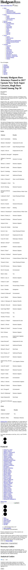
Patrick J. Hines (7, 474)
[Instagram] (5, 515)
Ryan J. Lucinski (7, 478)
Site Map (5, 524)
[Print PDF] (5, 440)
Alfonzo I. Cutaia (7, 456)
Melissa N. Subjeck (7, 496)
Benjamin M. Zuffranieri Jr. (9, 499)
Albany (8, 47)
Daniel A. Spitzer (7, 493)
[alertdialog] (14, 557)
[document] (14, 557)
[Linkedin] (5, 508)
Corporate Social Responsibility (13, 13)
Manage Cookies (4, 543)
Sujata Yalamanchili (7, 497)
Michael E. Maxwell (8, 482)
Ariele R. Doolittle (7, 457)
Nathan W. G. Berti (7, 449)
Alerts (7, 28)
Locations (5, 44)
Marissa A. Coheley (7, 453)
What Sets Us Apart (10, 12)
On (3, 559)
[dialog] (14, 539)
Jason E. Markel (7, 480)
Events (7, 30)
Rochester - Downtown (11, 54)
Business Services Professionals (13, 40)
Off (6, 559)
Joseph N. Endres (7, 462)
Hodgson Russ (4, 421)
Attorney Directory (10, 18)
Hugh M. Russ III (7, 490)
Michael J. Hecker (7, 471)
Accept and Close (13, 543)
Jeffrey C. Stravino (7, 495)
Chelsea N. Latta (7, 477)
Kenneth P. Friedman (8, 468)
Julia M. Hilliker (7, 473)
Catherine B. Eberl (7, 461)
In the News (9, 26)
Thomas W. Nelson (7, 483)
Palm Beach (9, 53)
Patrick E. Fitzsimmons (8, 465)
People (5, 14)
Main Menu (9, 5)
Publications (9, 27)
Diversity (8, 43)
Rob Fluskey (6, 466)
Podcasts (8, 32)
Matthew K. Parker (7, 486)
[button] (5, 443)
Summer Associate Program (12, 41)
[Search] (14, 5)
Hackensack (9, 51)
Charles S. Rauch (7, 488)
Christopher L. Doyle (8, 458)
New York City (9, 52)
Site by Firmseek (7, 528)
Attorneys (8, 39)
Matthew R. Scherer (8, 492)
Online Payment (7, 520)
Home (4, 518)
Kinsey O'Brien (7, 484)
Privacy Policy (6, 521)
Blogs (7, 31)
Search (7, 17)
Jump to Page (4, 501)
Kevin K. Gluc (6, 469)
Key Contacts (9, 19)
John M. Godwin (7, 470)
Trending (8, 25)
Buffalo (8, 48)
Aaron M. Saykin (7, 491)
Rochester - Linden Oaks (12, 56)
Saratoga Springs (10, 57)
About (4, 8)
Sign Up (8, 34)
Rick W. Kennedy (7, 475)
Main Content (4, 5)
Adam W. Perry (7, 487)
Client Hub (5, 519)
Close (2, 568)
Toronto (8, 58)
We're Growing (9, 38)
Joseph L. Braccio (7, 451)
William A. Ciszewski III (9, 452)
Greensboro (9, 49)
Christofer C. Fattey (7, 464)
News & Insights (7, 22)
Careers (5, 35)
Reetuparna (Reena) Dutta (9, 460)
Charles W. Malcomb (8, 479)
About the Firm (9, 10)
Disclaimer (5, 523)
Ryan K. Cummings (7, 455)
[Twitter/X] (5, 511)
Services (5, 21)
